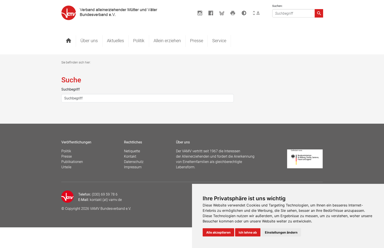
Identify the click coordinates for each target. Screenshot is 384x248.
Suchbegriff (70, 89)
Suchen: (277, 6)
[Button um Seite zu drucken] (232, 13)
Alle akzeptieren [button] (218, 232)
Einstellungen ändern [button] (281, 232)
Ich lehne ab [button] (248, 232)
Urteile (66, 167)
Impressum (133, 167)
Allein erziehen (167, 40)
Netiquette (132, 151)
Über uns (89, 40)
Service (219, 40)
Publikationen (72, 162)
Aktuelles (115, 40)
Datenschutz (134, 162)
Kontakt (130, 156)
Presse (196, 40)
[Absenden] (319, 13)
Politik (138, 40)
